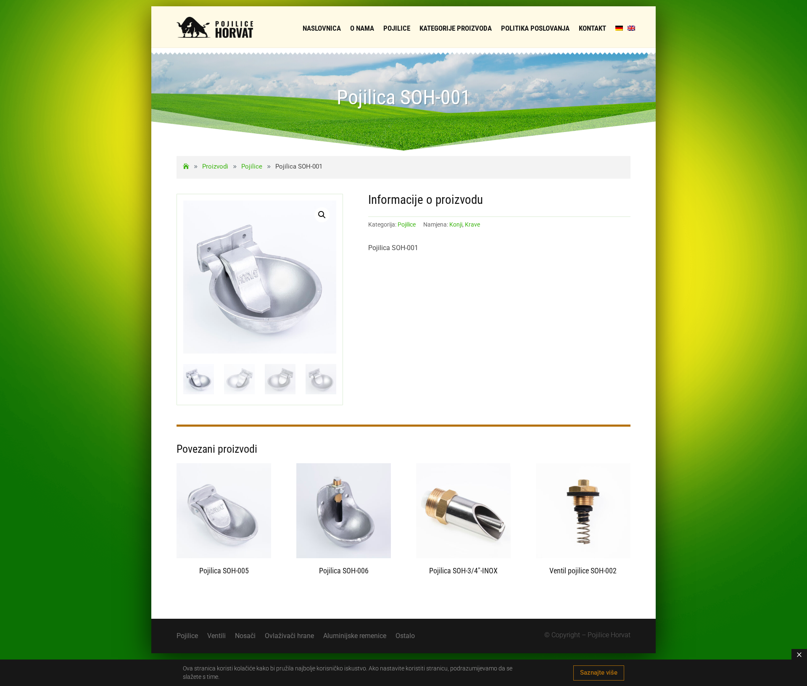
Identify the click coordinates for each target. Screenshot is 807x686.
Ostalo (405, 636)
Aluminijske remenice (354, 636)
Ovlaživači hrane (289, 636)
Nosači (245, 636)
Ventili (216, 636)
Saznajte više (598, 672)
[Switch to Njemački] (619, 28)
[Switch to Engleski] (631, 28)
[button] (322, 214)
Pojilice (407, 224)
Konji (455, 224)
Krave (472, 224)
